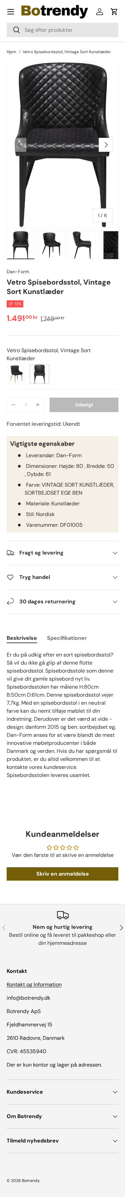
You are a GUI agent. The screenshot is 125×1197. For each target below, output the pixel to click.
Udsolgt (84, 405)
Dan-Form (18, 272)
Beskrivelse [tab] (22, 637)
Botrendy (30, 1180)
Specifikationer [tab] (67, 637)
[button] (114, 11)
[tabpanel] (62, 715)
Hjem (11, 52)
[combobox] (62, 30)
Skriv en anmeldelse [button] (62, 873)
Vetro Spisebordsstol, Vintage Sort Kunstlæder (67, 52)
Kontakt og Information (34, 984)
